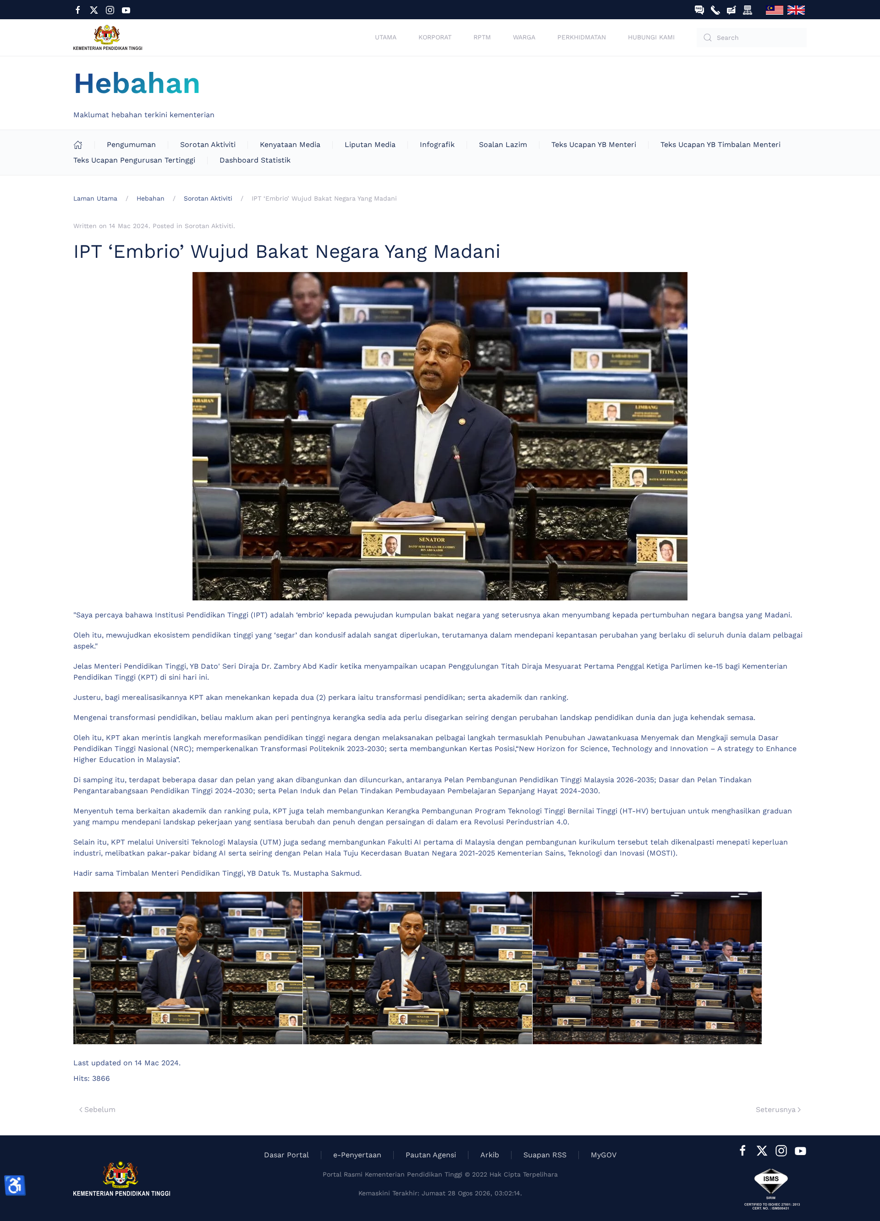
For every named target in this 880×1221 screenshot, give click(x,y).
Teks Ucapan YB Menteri (593, 144)
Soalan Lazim (503, 144)
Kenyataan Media (290, 144)
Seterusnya (776, 1109)
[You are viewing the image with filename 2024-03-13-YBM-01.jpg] (187, 968)
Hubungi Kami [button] (651, 37)
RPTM (482, 37)
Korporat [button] (434, 37)
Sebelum (100, 1109)
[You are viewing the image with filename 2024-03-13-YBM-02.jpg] (417, 968)
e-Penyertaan (357, 1154)
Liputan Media (370, 144)
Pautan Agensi (431, 1154)
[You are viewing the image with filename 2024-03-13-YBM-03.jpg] (647, 968)
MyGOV (603, 1154)
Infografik (437, 144)
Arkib (489, 1154)
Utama (385, 37)
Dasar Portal (286, 1154)
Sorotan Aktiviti (208, 144)
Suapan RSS (544, 1154)
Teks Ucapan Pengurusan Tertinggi (134, 160)
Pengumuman (131, 144)
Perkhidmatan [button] (581, 37)
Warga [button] (524, 37)
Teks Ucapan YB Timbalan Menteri (720, 144)
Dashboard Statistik (255, 160)
